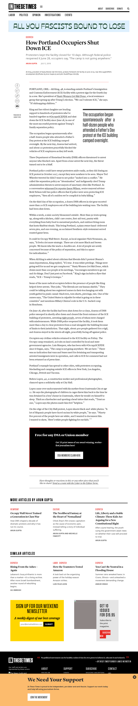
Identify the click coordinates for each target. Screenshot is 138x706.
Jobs (109, 673)
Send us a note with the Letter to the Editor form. (75, 483)
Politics (23, 15)
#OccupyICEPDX (58, 116)
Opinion (36, 15)
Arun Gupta (31, 63)
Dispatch (29, 37)
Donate (120, 8)
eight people (68, 317)
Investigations (53, 15)
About (100, 8)
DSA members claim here (69, 455)
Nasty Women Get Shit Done (71, 96)
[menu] (41, 7)
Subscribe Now (105, 634)
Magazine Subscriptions (95, 673)
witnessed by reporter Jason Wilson (62, 188)
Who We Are (45, 673)
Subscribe (110, 8)
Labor (12, 15)
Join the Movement (38, 697)
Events (68, 15)
